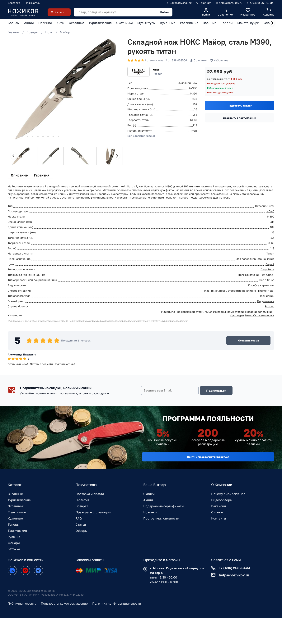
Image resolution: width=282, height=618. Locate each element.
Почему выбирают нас (228, 494)
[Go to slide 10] (58, 136)
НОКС (270, 211)
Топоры (13, 524)
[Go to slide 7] (43, 136)
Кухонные (15, 518)
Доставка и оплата (90, 494)
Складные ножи (263, 315)
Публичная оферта (22, 603)
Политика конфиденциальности (116, 603)
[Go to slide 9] (53, 136)
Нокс (49, 32)
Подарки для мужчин (259, 311)
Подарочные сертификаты (163, 506)
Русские (14, 537)
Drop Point (267, 269)
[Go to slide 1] (12, 136)
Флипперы (237, 315)
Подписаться (216, 390)
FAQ (79, 518)
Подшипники (265, 301)
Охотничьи (16, 506)
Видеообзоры (221, 500)
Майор (65, 32)
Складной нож (264, 206)
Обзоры (81, 531)
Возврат (82, 506)
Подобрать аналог (240, 105)
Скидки (149, 494)
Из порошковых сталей (228, 311)
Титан (270, 253)
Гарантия (82, 500)
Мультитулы (17, 512)
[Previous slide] (13, 156)
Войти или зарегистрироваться (208, 456)
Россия (269, 306)
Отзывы (217, 512)
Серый (270, 264)
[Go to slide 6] (38, 136)
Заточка (14, 549)
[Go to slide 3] (22, 136)
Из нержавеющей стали (187, 311)
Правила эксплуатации (93, 512)
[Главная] (23, 12)
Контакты (218, 518)
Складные (15, 494)
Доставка (14, 2)
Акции (148, 500)
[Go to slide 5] (32, 136)
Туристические (19, 500)
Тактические (17, 531)
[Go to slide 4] (27, 136)
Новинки (150, 512)
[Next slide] (272, 23)
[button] (21, 156)
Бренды (32, 32)
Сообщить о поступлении (239, 117)
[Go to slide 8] (48, 136)
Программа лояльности (161, 518)
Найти (164, 12)
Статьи (81, 524)
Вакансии (218, 506)
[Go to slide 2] (17, 136)
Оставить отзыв (248, 340)
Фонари (14, 543)
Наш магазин (33, 2)
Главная (14, 32)
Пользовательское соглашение (64, 603)
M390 (208, 311)
